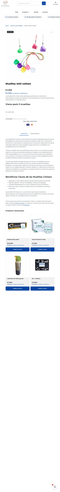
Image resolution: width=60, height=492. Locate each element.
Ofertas (36, 12)
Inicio (16, 12)
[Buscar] (44, 3)
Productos (25, 12)
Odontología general (20, 118)
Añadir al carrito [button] (17, 249)
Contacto (45, 12)
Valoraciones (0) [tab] (34, 133)
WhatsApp (26, 205)
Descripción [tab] (24, 133)
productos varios (19, 203)
